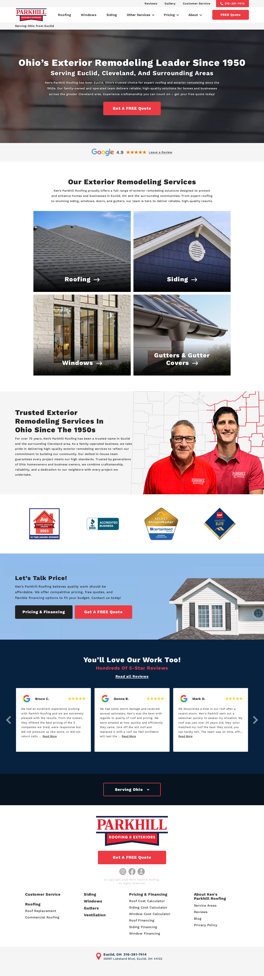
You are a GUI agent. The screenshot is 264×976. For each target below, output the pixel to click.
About (193, 15)
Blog (198, 918)
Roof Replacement (40, 911)
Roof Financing (141, 920)
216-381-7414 (235, 3)
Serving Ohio (129, 789)
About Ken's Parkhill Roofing (210, 896)
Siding (111, 15)
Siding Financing (143, 927)
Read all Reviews (132, 676)
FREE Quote (231, 15)
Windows (88, 15)
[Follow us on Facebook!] (132, 871)
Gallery (170, 3)
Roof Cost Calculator (147, 901)
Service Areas (205, 905)
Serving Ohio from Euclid (34, 26)
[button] (8, 720)
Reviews (151, 3)
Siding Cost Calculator (148, 907)
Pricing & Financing (43, 612)
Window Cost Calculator (149, 914)
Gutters (91, 908)
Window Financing (144, 933)
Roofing (64, 15)
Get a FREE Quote (132, 108)
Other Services (138, 15)
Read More (50, 736)
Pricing (169, 15)
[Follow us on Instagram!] (122, 871)
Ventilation (95, 915)
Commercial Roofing (42, 917)
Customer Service (196, 3)
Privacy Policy (205, 925)
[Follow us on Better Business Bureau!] (141, 871)
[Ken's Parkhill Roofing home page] (31, 14)
